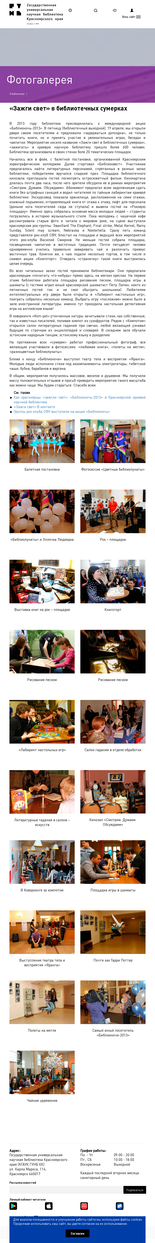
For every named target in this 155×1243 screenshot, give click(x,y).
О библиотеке (16, 93)
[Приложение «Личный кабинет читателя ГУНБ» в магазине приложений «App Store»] (49, 1205)
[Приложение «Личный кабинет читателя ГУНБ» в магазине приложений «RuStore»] (119, 1205)
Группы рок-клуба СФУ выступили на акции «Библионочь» (62, 411)
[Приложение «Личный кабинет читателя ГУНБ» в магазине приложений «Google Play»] (13, 1205)
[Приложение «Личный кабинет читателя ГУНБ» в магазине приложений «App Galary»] (84, 1205)
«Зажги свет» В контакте (34, 406)
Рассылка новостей (22, 1182)
